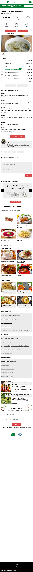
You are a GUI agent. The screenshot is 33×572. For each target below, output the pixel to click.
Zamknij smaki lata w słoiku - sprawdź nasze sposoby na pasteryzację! (17, 383)
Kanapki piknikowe (6, 342)
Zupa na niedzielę (6, 305)
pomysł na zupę (21, 151)
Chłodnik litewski (6, 240)
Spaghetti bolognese (6, 323)
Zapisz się (16, 424)
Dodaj (28, 175)
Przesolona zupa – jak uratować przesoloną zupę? (23, 306)
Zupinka (19, 275)
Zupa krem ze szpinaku (7, 261)
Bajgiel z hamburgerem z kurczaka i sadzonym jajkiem (15, 346)
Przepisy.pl (3, 9)
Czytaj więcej (14, 391)
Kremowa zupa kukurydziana (21, 262)
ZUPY (6, 151)
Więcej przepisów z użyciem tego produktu (10, 210)
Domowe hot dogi (6, 327)
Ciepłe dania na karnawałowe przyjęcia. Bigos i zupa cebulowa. (8, 292)
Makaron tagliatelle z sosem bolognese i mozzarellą (14, 330)
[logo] (11, 2)
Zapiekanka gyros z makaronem (9, 338)
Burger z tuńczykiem (6, 353)
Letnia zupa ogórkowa (7, 372)
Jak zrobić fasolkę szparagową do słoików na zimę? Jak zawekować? (18, 395)
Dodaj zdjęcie (16, 202)
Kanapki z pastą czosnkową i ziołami (10, 349)
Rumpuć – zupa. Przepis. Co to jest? (24, 291)
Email (9, 86)
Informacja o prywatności (16, 568)
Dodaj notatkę (18, 136)
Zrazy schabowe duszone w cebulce (24, 226)
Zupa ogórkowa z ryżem (7, 369)
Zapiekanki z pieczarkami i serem (9, 319)
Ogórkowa (28, 9)
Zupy (17, 9)
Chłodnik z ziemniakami (7, 376)
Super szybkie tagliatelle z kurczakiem (11, 315)
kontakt (16, 564)
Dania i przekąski (11, 9)
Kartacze (19, 240)
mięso (9, 151)
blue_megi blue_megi (8, 13)
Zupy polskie (22, 9)
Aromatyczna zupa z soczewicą (6, 276)
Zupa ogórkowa (5, 365)
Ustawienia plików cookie (8, 570)
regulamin (16, 566)
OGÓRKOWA (14, 151)
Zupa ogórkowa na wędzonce (8, 361)
